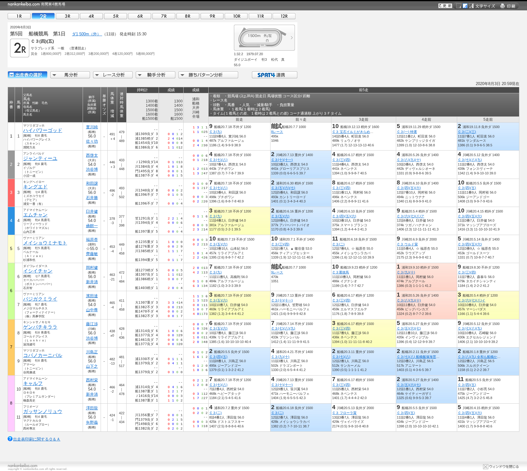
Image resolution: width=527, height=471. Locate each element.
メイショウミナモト (45, 242)
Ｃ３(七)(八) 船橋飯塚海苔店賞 (420, 357)
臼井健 (92, 211)
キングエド (35, 186)
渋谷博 (92, 169)
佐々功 (92, 141)
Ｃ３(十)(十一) (282, 160)
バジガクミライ (40, 299)
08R (187, 16)
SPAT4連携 (274, 74)
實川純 (92, 127)
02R (43, 16)
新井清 (92, 282)
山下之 (92, 366)
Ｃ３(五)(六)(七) (283, 188)
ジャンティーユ (40, 158)
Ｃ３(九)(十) (406, 272)
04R (91, 16)
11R (260, 16)
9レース (277, 272)
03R (67, 16)
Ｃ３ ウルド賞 (407, 244)
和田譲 (92, 183)
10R (236, 16)
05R (115, 16)
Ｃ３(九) (215, 132)
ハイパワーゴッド (42, 130)
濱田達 (92, 296)
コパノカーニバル (42, 355)
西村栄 (92, 380)
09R (212, 16)
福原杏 (92, 239)
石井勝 (92, 197)
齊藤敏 (92, 254)
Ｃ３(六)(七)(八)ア (410, 216)
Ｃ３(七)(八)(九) (470, 160)
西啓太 (92, 155)
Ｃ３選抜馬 (340, 272)
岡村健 (92, 267)
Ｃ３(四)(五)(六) (409, 188)
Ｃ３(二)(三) (467, 132)
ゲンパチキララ (40, 327)
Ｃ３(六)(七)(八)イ (471, 300)
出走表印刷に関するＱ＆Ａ (36, 439)
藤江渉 (92, 324)
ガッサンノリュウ (42, 411)
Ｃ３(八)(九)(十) (409, 160)
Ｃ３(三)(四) (341, 160)
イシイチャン (37, 270)
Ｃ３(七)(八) (218, 160)
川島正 (92, 352)
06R (139, 16)
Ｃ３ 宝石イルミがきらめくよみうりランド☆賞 (367, 132)
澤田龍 (92, 408)
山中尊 (92, 310)
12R (284, 16)
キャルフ (33, 383)
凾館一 (92, 225)
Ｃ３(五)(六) (280, 216)
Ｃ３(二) (338, 244)
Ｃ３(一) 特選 (407, 132)
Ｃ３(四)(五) (467, 188)
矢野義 (92, 422)
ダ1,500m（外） (87, 34)
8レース (277, 132)
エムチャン (35, 214)
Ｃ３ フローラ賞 (344, 413)
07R (163, 16)
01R (19, 16)
